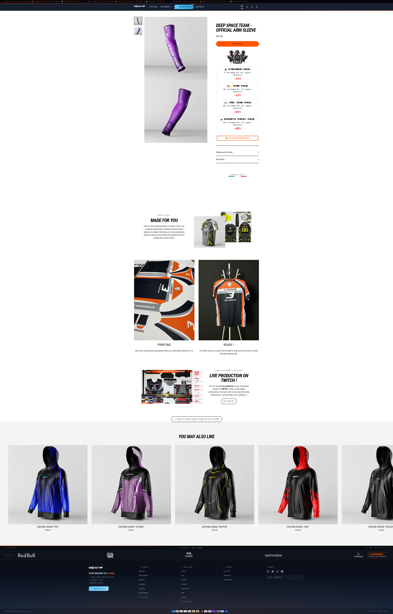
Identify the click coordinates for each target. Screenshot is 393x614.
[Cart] (257, 7)
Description (220, 159)
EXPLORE (228, 567)
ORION (183, 571)
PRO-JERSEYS (143, 575)
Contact (385, 611)
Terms (379, 611)
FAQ (368, 611)
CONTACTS (200, 7)
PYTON (183, 597)
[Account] (252, 7)
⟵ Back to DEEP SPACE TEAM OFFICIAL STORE (197, 419)
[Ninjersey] (139, 7)
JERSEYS (142, 571)
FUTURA (183, 580)
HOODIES (142, 580)
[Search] (247, 7)
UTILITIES (153, 7)
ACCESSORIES (143, 593)
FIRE (182, 593)
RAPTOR (184, 584)
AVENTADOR (185, 588)
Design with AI (98, 588)
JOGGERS (142, 584)
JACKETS (142, 588)
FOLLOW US (229, 401)
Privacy (373, 611)
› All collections (186, 601)
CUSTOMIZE (165, 7)
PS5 (182, 575)
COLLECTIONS (187, 567)
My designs (228, 580)
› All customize (143, 597)
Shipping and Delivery (224, 152)
